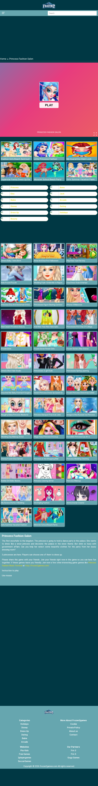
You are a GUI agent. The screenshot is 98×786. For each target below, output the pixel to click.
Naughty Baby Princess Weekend (14, 415)
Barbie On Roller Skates (10, 481)
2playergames (24, 757)
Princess (15, 187)
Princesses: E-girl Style (43, 371)
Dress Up (15, 212)
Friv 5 (73, 754)
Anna (62, 187)
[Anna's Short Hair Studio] (16, 368)
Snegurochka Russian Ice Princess (81, 415)
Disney (14, 206)
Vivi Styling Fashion (42, 503)
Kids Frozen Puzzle (9, 283)
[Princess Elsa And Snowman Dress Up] (16, 302)
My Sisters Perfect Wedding (12, 503)
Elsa (12, 194)
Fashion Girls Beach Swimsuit (15, 159)
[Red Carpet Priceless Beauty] (16, 324)
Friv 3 (73, 750)
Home (3, 58)
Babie (13, 200)
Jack (62, 194)
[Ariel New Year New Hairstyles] (49, 324)
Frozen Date (6, 349)
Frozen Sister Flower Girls (44, 349)
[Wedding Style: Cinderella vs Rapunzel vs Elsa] (49, 280)
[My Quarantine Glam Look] (82, 156)
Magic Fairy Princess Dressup (46, 437)
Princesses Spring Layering (78, 371)
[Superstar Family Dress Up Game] (16, 176)
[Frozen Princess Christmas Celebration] (82, 390)
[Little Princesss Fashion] (49, 156)
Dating (63, 206)
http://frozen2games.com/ (37, 565)
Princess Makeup (74, 481)
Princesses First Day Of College (79, 327)
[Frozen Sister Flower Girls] (49, 346)
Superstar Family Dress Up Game (16, 179)
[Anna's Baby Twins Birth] (16, 258)
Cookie (73, 724)
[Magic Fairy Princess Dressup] (49, 434)
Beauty (14, 219)
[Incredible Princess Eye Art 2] (82, 434)
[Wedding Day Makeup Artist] (16, 434)
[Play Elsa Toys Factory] (82, 258)
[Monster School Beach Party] (49, 176)
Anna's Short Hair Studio (11, 371)
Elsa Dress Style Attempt (77, 283)
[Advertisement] (49, 36)
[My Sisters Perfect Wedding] (16, 500)
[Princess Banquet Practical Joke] (49, 412)
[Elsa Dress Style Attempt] (82, 280)
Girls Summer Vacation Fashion (82, 179)
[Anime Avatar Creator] (82, 500)
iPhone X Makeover (74, 305)
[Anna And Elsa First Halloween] (49, 258)
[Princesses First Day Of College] (82, 324)
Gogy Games (73, 757)
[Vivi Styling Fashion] (49, 500)
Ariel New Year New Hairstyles (46, 327)
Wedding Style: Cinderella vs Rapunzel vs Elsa (52, 283)
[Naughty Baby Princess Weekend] (16, 412)
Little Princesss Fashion (45, 159)
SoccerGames (24, 761)
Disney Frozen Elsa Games (12, 459)
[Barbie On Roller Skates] (16, 478)
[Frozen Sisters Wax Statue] (82, 346)
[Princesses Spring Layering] (82, 368)
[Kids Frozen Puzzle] (16, 280)
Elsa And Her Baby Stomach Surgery (16, 393)
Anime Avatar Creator (75, 503)
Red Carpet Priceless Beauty (13, 327)
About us (73, 731)
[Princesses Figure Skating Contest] (49, 302)
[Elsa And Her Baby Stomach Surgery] (16, 390)
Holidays (64, 212)
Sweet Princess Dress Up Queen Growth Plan (52, 393)
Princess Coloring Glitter (44, 481)
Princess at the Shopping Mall (46, 459)
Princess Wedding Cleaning (78, 459)
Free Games (24, 754)
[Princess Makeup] (82, 478)
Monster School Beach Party (47, 179)
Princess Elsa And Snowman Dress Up (16, 305)
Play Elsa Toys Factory (76, 261)
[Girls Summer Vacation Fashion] (82, 176)
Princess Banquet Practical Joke (47, 415)
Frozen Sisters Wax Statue (78, 349)
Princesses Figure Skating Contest (48, 305)
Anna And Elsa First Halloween (46, 261)
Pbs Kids (24, 750)
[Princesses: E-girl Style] (49, 368)
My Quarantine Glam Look (79, 159)
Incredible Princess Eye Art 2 (78, 437)
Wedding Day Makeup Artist (12, 437)
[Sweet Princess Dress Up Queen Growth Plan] (49, 390)
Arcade (63, 200)
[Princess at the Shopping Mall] (49, 456)
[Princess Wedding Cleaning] (82, 456)
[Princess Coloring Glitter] (49, 478)
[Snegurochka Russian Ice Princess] (82, 412)
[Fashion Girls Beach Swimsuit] (16, 156)
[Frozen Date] (16, 346)
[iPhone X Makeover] (82, 302)
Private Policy (73, 727)
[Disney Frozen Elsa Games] (16, 456)
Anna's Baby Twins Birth (11, 261)
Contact (73, 735)
